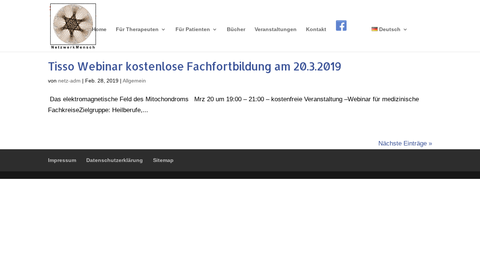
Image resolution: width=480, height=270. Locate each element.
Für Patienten (193, 29)
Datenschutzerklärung (114, 160)
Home (99, 29)
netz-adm (69, 81)
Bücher (236, 29)
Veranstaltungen (276, 29)
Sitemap (163, 160)
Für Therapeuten (137, 29)
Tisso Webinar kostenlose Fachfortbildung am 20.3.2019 (194, 66)
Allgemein (134, 81)
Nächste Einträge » (405, 143)
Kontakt (316, 29)
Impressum (62, 160)
